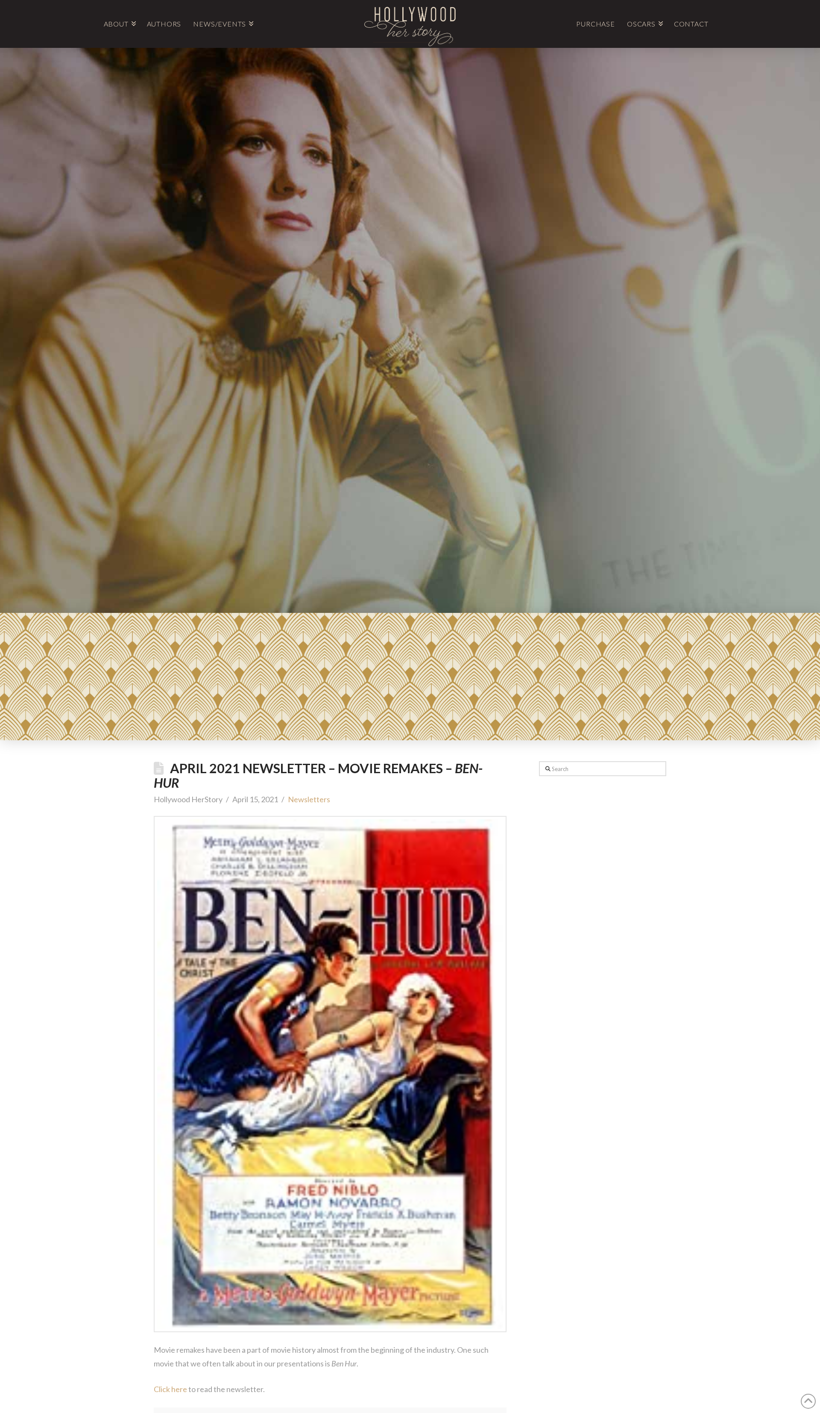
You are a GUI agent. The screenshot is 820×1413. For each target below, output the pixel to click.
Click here (170, 1389)
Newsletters (309, 799)
